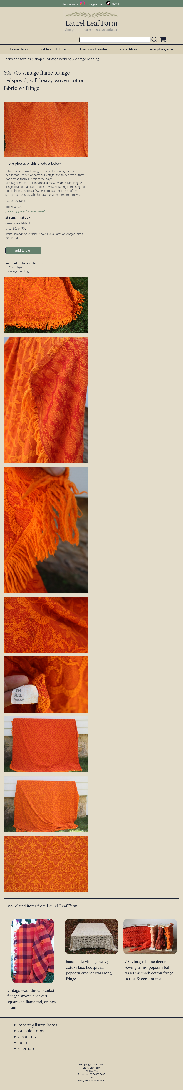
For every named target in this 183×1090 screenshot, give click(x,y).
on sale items (31, 1031)
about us (27, 1037)
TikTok (116, 4)
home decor (19, 49)
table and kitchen (54, 49)
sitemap (26, 1048)
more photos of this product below (33, 163)
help (22, 1042)
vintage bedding (87, 59)
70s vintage (15, 267)
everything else (161, 49)
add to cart (23, 250)
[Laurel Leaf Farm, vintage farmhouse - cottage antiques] (91, 22)
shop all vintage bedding (52, 59)
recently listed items (37, 1025)
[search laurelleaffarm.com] (155, 40)
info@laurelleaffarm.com (91, 1080)
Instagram (92, 4)
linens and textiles (93, 49)
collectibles (128, 49)
